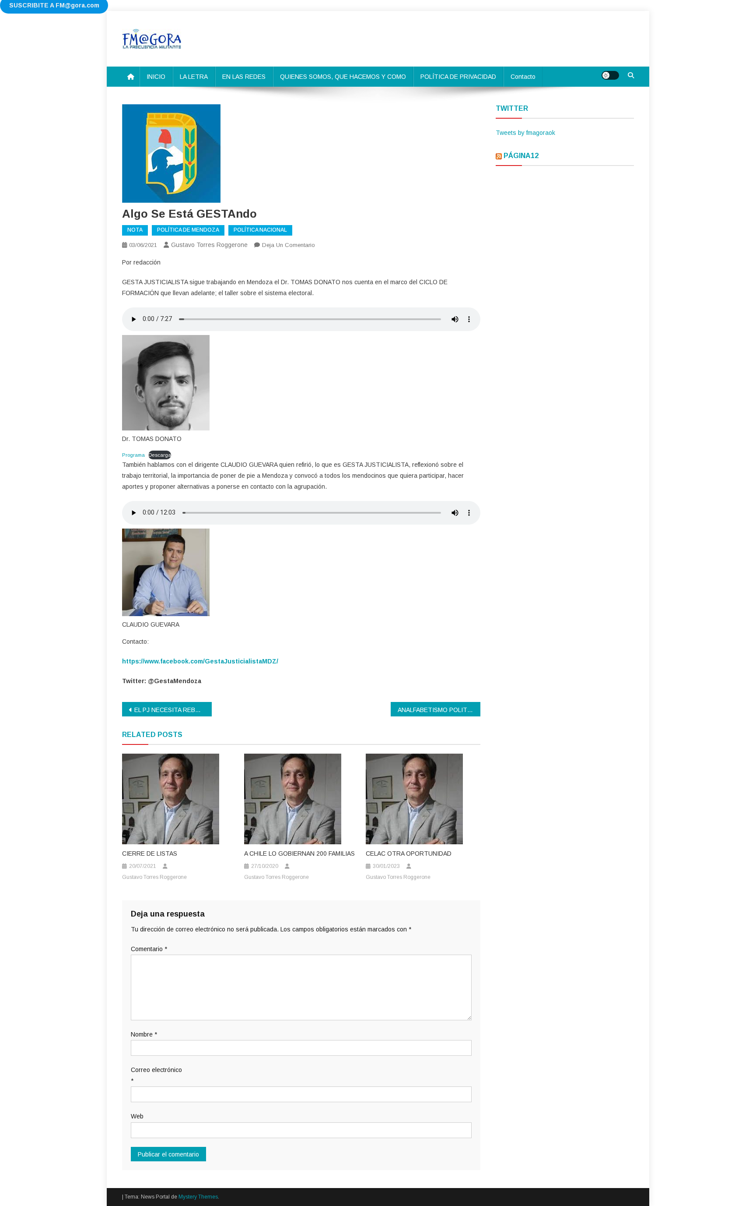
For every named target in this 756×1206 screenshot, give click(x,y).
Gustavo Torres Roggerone (209, 244)
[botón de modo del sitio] (610, 75)
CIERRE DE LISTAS (149, 853)
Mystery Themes (198, 1197)
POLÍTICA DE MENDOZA (188, 230)
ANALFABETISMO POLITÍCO (438, 709)
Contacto (523, 76)
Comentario (149, 948)
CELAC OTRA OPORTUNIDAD (409, 853)
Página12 (521, 155)
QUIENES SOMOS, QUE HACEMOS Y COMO (343, 76)
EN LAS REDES (244, 76)
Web (137, 1116)
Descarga (159, 455)
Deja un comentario (288, 245)
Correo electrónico (156, 1075)
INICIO (156, 76)
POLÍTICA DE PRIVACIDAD (458, 76)
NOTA (135, 230)
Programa (133, 455)
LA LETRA (194, 76)
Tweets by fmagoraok (525, 132)
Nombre (144, 1034)
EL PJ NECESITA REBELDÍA (173, 709)
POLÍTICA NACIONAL (260, 230)
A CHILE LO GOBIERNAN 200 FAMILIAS (299, 853)
